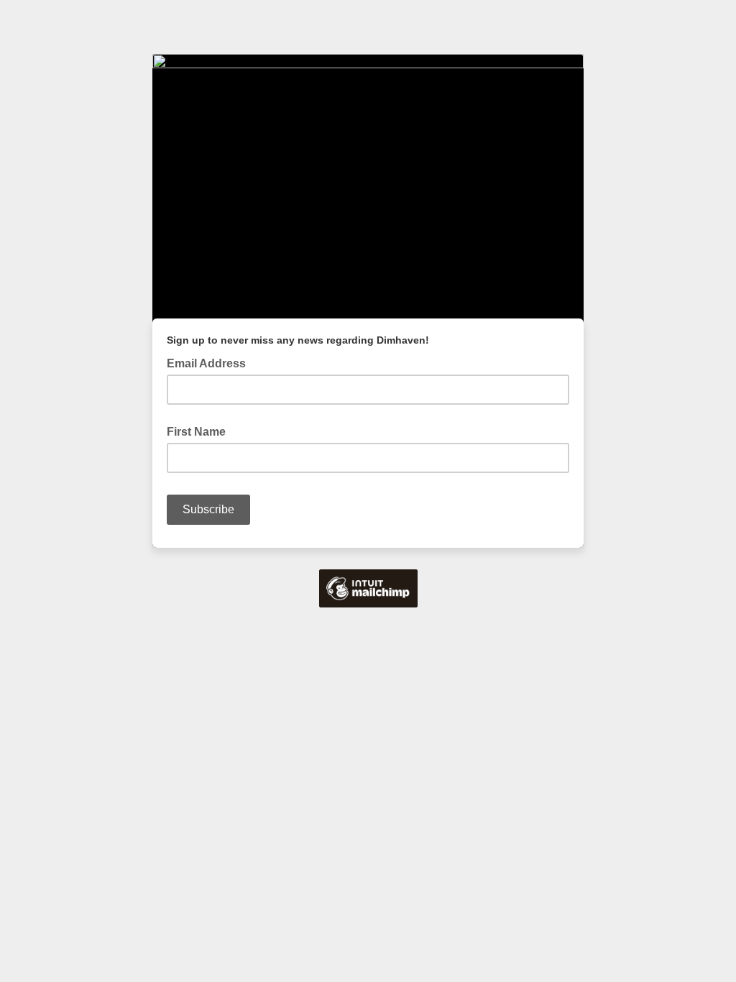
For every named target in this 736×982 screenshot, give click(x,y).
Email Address (210, 362)
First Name (196, 432)
